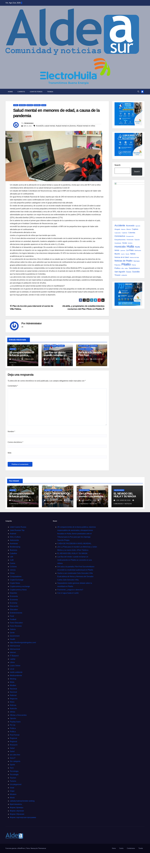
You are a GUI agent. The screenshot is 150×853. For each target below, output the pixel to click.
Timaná (117, 275)
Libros (12, 662)
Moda (12, 682)
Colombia (131, 233)
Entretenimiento (16, 613)
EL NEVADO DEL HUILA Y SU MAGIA (125, 495)
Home (10, 92)
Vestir (12, 788)
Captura (135, 229)
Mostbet (13, 685)
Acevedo (130, 225)
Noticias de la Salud (122, 257)
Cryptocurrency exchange (20, 586)
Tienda (50, 92)
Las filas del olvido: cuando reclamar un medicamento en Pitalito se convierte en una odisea (74, 560)
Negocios (13, 699)
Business (13, 550)
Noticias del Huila (134, 257)
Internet (47, 490)
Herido (124, 243)
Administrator (28, 123)
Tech (12, 768)
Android (13, 534)
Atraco (128, 229)
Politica (13, 728)
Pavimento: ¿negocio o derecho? (70, 590)
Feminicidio (130, 239)
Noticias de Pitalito (123, 261)
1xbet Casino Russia (18, 527)
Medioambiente (16, 675)
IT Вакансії (14, 656)
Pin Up (12, 725)
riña (122, 268)
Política (117, 268)
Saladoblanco (134, 268)
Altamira (123, 229)
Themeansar (42, 848)
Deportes (13, 593)
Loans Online (15, 666)
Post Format (14, 735)
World (12, 798)
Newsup (33, 848)
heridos (130, 243)
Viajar (12, 791)
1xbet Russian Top (17, 530)
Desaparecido (130, 236)
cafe (11, 557)
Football (13, 619)
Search (117, 165)
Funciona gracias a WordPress (15, 848)
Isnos (117, 250)
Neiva (132, 254)
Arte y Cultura (83, 345)
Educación (93, 345)
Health (12, 639)
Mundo (127, 254)
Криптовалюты (16, 804)
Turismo (13, 781)
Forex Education (16, 623)
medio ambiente (16, 672)
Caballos (13, 553)
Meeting (13, 679)
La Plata (130, 250)
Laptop (12, 659)
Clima (12, 573)
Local (16, 105)
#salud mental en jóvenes (66, 126)
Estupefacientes (120, 239)
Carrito (21, 92)
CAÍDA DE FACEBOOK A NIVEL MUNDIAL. (57, 495)
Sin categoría (15, 761)
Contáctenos (36, 92)
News (12, 702)
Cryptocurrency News (18, 590)
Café (12, 560)
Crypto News (15, 583)
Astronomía (14, 540)
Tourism (13, 778)
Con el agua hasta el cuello (68, 593)
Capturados (118, 232)
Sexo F (12, 758)
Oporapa (136, 261)
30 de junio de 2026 (19, 500)
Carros (12, 563)
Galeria (13, 629)
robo (126, 268)
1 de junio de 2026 (88, 500)
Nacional (22, 105)
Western (13, 794)
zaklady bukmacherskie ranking (22, 801)
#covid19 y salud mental (45, 126)
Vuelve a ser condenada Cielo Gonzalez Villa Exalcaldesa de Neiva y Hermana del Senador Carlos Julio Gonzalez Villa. (75, 576)
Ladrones (122, 250)
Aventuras (14, 543)
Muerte (117, 254)
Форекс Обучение (17, 814)
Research (13, 745)
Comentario (13, 386)
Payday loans (15, 722)
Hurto (137, 247)
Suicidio (136, 272)
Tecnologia (14, 771)
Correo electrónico (15, 442)
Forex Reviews (16, 626)
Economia (14, 600)
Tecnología (14, 774)
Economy (13, 603)
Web (9, 453)
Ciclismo (13, 567)
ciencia (12, 570)
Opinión (54, 345)
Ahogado (117, 229)
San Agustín (120, 272)
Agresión (138, 226)
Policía (134, 265)
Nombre (11, 431)
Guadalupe (118, 243)
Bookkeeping (15, 547)
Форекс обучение (17, 811)
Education (14, 609)
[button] (138, 92)
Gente (12, 633)
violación (124, 275)
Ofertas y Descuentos (18, 715)
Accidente (120, 225)
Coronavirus (120, 236)
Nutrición (13, 708)
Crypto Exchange (16, 580)
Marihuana (138, 250)
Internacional (15, 646)
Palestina (117, 265)
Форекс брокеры (16, 807)
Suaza (128, 272)
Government (14, 636)
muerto (123, 254)
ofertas (12, 712)
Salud (44, 105)
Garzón (137, 239)
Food (12, 616)
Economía (14, 596)
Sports (12, 765)
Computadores (15, 576)
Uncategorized (57, 490)
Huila (130, 246)
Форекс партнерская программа (23, 817)
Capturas (124, 233)
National (13, 695)
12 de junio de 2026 (54, 500)
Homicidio (120, 246)
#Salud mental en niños (86, 126)
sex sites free (15, 755)
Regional (37, 105)
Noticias (29, 105)
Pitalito (126, 264)
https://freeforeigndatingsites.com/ (23, 642)
